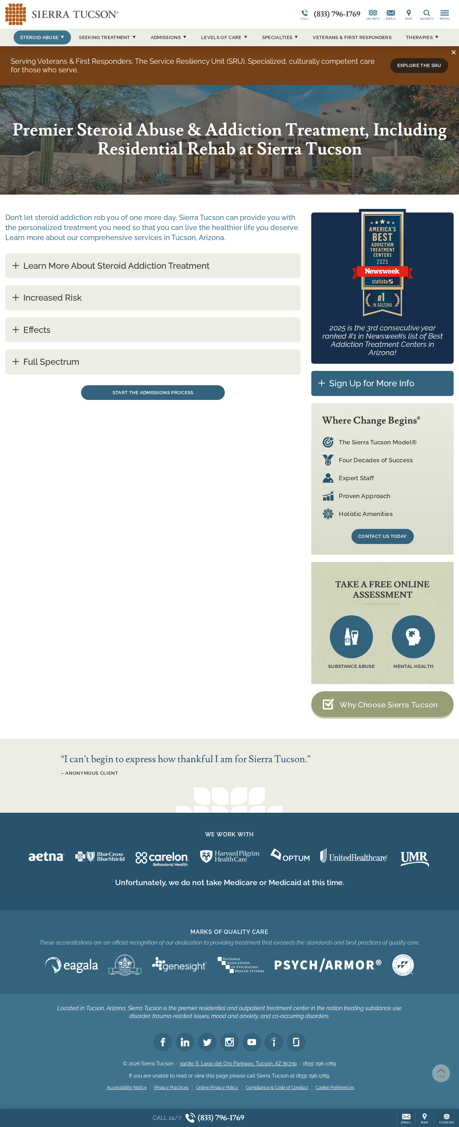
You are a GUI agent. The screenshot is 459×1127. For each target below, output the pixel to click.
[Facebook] (162, 1042)
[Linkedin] (185, 1042)
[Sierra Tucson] (113, 14)
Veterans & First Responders (352, 37)
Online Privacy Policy (217, 1087)
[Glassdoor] (296, 1042)
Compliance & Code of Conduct (277, 1087)
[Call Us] (373, 14)
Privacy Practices (171, 1087)
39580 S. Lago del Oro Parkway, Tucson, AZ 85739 (238, 1063)
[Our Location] (409, 14)
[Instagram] (229, 1042)
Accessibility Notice (127, 1087)
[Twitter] (207, 1042)
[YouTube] (251, 1042)
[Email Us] (391, 14)
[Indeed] (274, 1042)
